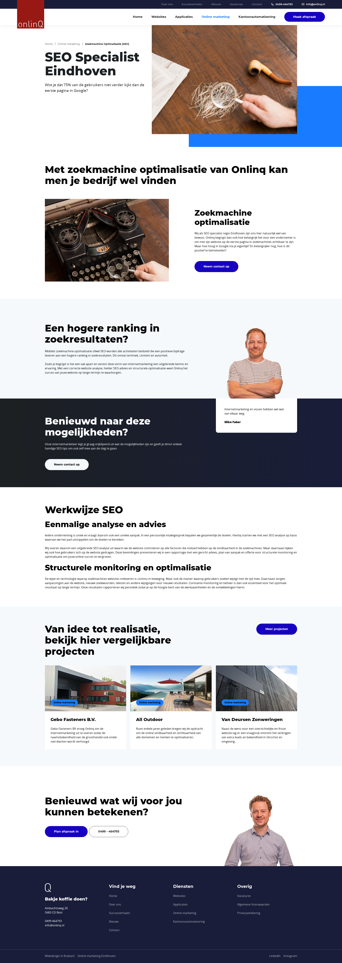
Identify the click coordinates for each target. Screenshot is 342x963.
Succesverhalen (192, 4)
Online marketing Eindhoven (96, 956)
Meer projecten (276, 629)
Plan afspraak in (66, 831)
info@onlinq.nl (315, 4)
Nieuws (216, 4)
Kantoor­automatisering (257, 17)
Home (137, 17)
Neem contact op (216, 266)
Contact (257, 4)
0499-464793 (284, 4)
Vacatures (236, 4)
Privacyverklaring (248, 913)
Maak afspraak (304, 17)
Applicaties (184, 17)
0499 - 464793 (108, 831)
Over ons (167, 4)
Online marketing (216, 17)
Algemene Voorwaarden (253, 904)
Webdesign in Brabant (60, 956)
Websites (158, 17)
